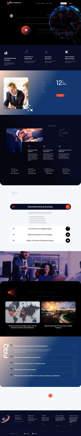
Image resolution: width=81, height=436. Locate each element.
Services (43, 3)
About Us (39, 3)
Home (35, 3)
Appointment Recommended (19, 421)
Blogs (47, 3)
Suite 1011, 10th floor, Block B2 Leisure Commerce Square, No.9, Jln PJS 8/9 (73, 418)
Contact (50, 3)
